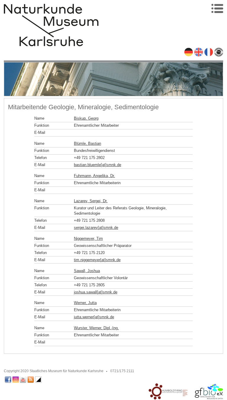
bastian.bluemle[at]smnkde (97, 165)
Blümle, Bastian (87, 143)
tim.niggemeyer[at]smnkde (97, 260)
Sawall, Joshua (87, 271)
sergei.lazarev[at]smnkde (96, 227)
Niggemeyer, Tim (88, 238)
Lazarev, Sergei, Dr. (91, 201)
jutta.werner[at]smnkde (94, 317)
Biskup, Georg (86, 118)
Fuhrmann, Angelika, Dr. (94, 176)
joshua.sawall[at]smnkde (95, 292)
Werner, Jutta (85, 303)
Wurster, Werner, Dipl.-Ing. (96, 328)
